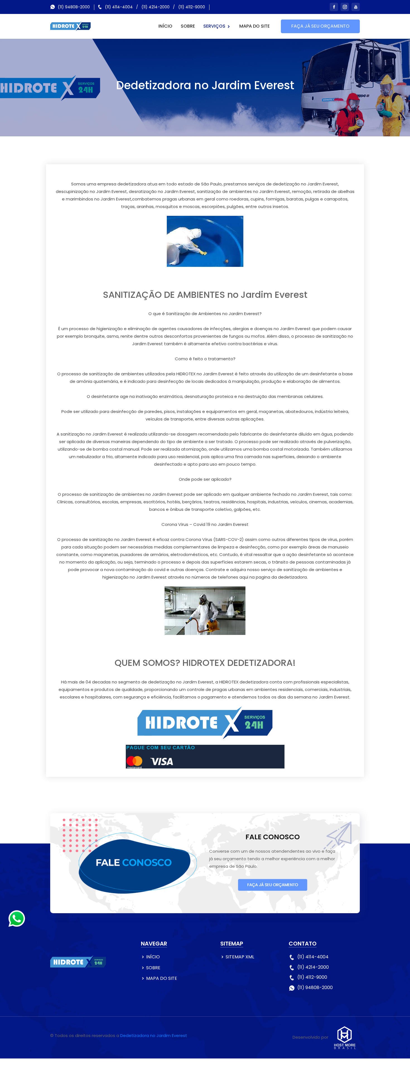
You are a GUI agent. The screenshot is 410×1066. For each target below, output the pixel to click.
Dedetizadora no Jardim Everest (153, 1035)
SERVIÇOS (214, 26)
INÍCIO (165, 26)
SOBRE (188, 26)
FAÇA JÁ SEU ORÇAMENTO (320, 26)
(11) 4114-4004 (119, 7)
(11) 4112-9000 (191, 7)
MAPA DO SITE (254, 26)
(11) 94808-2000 (74, 7)
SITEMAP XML (240, 957)
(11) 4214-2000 (155, 7)
